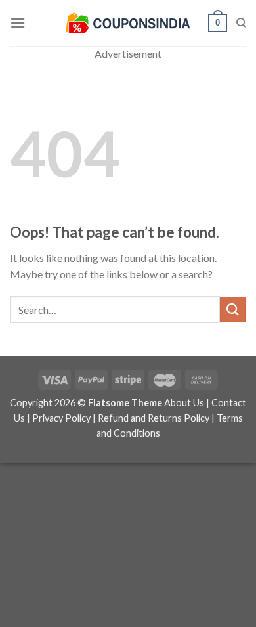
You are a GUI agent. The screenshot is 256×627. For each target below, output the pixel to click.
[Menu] (18, 23)
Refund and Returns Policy (153, 417)
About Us (184, 402)
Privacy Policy (61, 417)
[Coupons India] (128, 23)
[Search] (241, 23)
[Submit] (233, 309)
